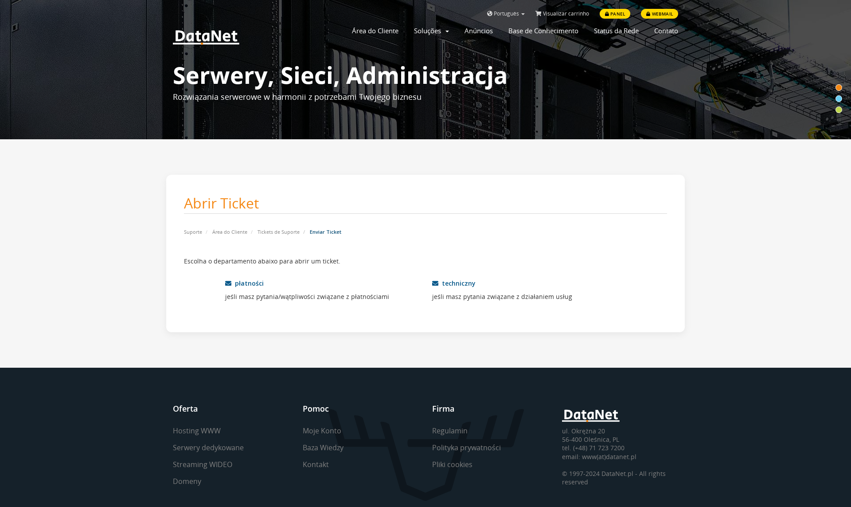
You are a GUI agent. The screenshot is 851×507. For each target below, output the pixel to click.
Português (506, 13)
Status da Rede (616, 30)
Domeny (187, 481)
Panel (617, 14)
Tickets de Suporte (279, 231)
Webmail (661, 14)
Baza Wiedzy (323, 447)
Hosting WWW (197, 431)
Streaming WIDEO (202, 464)
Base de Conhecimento (543, 30)
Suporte (193, 231)
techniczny (457, 283)
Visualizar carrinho (565, 13)
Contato (666, 30)
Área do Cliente (375, 30)
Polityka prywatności (466, 447)
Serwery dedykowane (208, 447)
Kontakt (316, 464)
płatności (247, 283)
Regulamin (450, 431)
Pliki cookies (452, 464)
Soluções (429, 30)
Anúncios (479, 30)
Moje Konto (322, 431)
